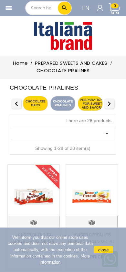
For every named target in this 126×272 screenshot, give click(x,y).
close (103, 249)
